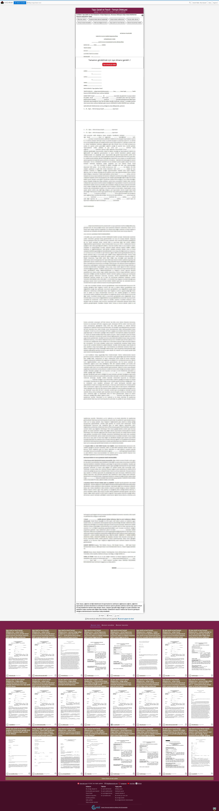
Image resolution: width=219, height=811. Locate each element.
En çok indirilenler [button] (106, 789)
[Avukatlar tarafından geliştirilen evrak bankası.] (6, 2)
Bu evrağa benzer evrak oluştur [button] (124, 800)
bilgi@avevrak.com (112, 783)
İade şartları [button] (89, 800)
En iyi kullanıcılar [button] (106, 795)
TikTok (140, 783)
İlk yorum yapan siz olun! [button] (126, 619)
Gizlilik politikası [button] (90, 798)
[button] (190, 3)
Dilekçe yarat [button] (119, 789)
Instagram (124, 783)
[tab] (95, 625)
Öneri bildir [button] (89, 793)
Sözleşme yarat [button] (119, 791)
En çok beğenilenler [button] (106, 793)
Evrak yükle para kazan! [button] (92, 791)
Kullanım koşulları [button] (91, 795)
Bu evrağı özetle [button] (119, 798)
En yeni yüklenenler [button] (106, 791)
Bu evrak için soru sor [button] (121, 795)
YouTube (132, 783)
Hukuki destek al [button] (120, 793)
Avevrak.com (83, 783)
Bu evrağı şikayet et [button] (91, 789)
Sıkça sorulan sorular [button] (92, 802)
